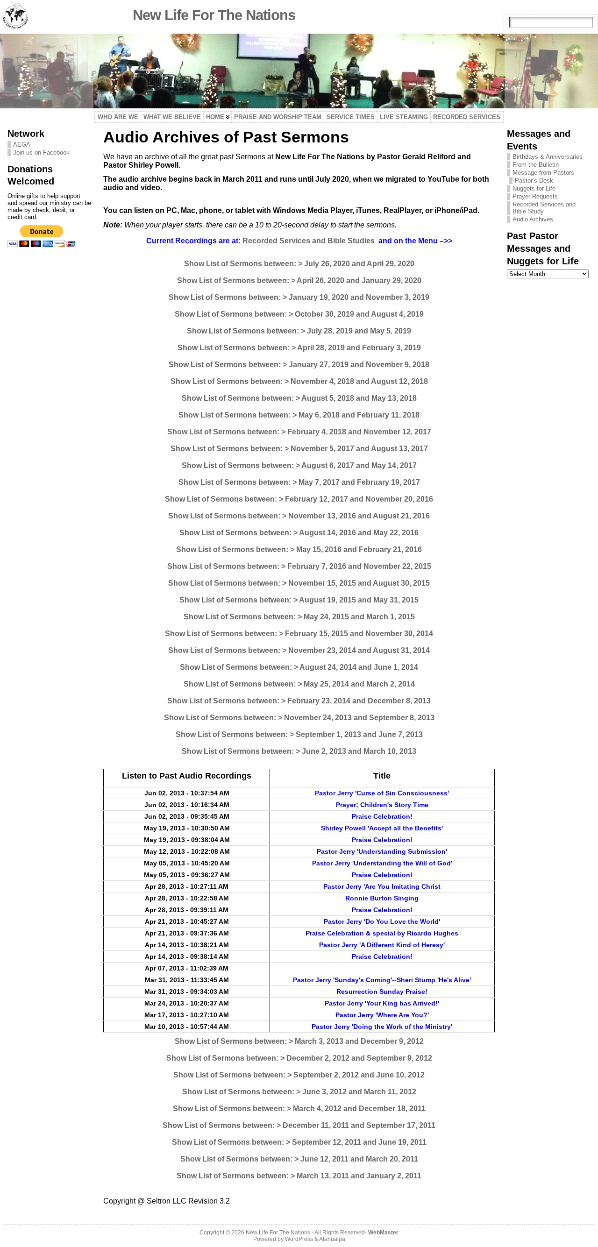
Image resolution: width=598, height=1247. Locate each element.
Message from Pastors (543, 172)
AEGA (21, 144)
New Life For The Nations (214, 15)
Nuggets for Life (534, 188)
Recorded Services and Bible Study (544, 208)
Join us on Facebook (41, 152)
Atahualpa (332, 1239)
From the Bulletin (536, 164)
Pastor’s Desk (534, 180)
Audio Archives (533, 219)
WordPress (299, 1239)
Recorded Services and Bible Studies (308, 241)
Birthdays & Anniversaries (548, 156)
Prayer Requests (535, 196)
